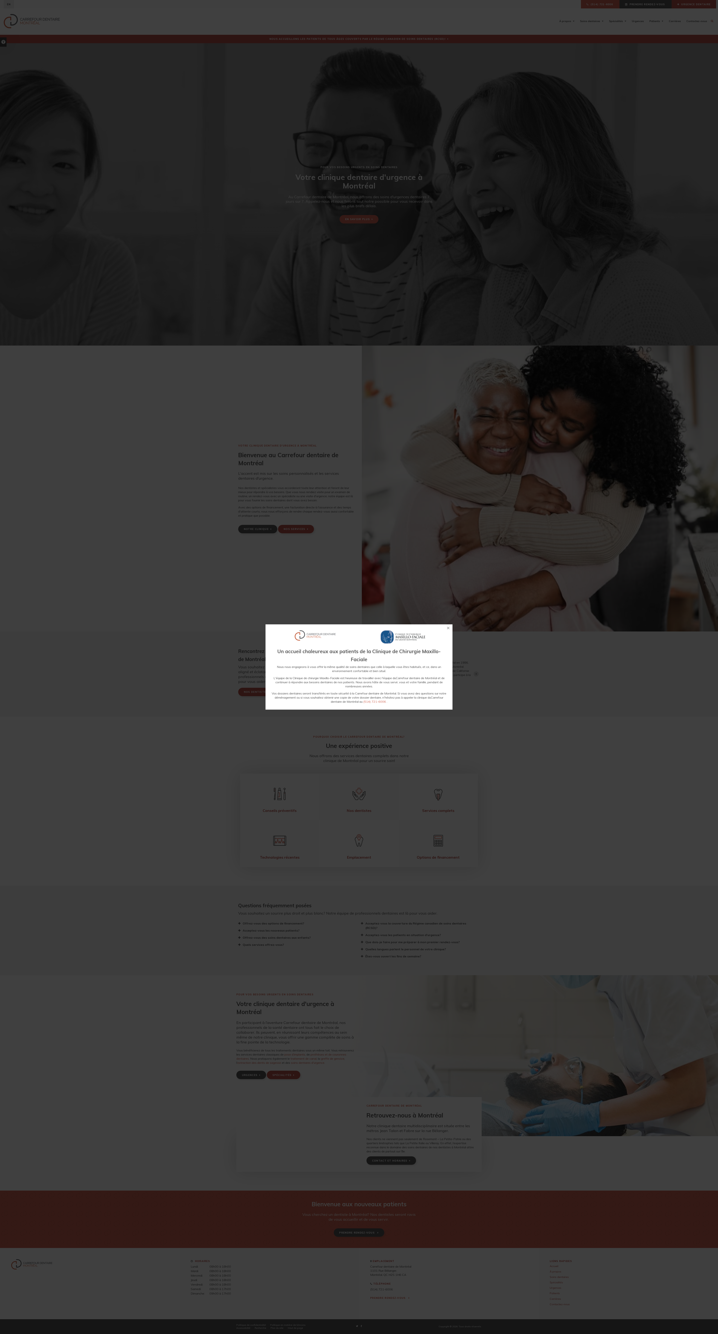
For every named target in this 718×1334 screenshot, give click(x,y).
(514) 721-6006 (374, 701)
